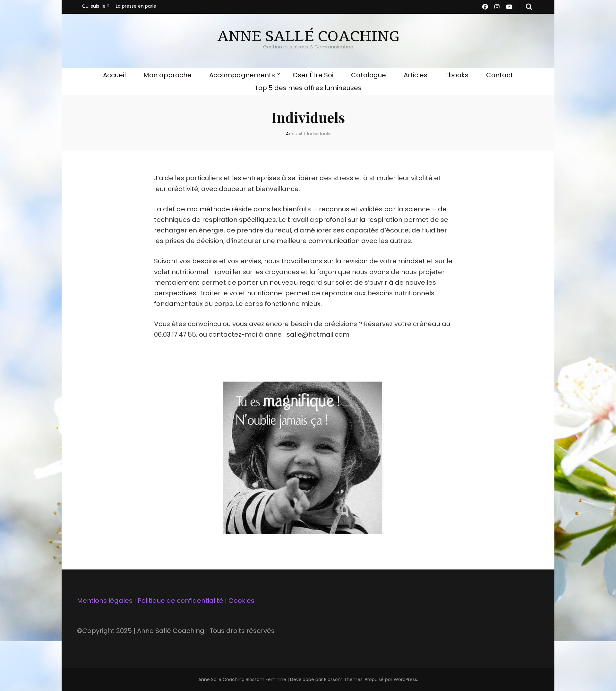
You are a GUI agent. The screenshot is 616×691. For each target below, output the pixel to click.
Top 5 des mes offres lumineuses (308, 87)
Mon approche (167, 75)
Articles (415, 75)
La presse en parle (136, 6)
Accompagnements (242, 75)
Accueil (114, 75)
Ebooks (456, 75)
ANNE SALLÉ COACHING (308, 36)
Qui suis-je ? (95, 6)
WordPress (405, 679)
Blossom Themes (343, 679)
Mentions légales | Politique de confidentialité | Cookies (165, 600)
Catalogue (368, 75)
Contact (499, 75)
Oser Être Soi (313, 75)
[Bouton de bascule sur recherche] (529, 7)
